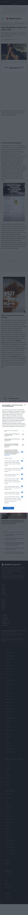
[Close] (25, 405)
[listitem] (14, 431)
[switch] (22, 434)
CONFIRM (8, 508)
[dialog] (14, 457)
